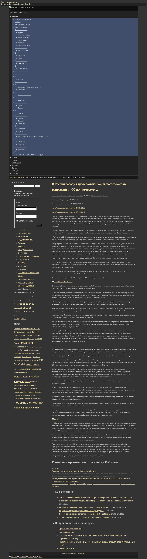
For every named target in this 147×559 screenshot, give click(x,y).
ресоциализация (29, 395)
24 (18, 311)
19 (24, 308)
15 (33, 304)
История (16, 339)
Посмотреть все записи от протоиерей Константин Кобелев (74, 471)
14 (30, 304)
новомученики (20, 372)
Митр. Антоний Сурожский (27, 339)
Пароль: (19, 213)
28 (30, 311)
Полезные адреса (26, 279)
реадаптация (18, 395)
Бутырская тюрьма (22, 332)
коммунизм (87, 473)
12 (24, 304)
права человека (30, 385)
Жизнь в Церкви (33, 335)
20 (27, 308)
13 (27, 304)
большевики (57, 473)
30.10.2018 (79, 196)
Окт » (23, 319)
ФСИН (28, 365)
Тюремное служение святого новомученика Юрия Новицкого (86, 514)
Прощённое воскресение (70, 529)
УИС (41, 360)
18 (21, 308)
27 (27, 311)
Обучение (22, 253)
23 (15, 311)
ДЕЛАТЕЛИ (23, 236)
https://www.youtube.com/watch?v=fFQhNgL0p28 (69, 208)
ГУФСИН (22, 335)
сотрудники (19, 398)
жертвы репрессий (75, 473)
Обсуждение (23, 259)
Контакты (22, 269)
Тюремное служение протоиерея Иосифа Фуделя (81, 511)
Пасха (16, 343)
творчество (31, 398)
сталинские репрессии (74, 476)
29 (33, 311)
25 (21, 311)
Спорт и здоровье (26, 286)
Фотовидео (23, 266)
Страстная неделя (24, 360)
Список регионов (66, 548)
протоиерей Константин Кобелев (63, 196)
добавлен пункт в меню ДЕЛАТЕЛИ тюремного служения (85, 517)
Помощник (26, 342)
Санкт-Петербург (27, 357)
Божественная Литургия (23, 329)
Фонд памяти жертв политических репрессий (99, 476)
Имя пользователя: (22, 204)
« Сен (16, 319)
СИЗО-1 (37, 353)
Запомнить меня (26, 221)
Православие (20, 347)
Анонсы (21, 246)
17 (18, 308)
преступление (27, 388)
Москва (38, 338)
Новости (105, 196)
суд (26, 398)
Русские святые (28, 353)
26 (24, 311)
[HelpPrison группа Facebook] (13, 4)
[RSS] (31, 4)
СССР (130, 473)
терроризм (38, 398)
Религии (21, 243)
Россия (16, 350)
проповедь (34, 389)
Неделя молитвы (66, 532)
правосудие (18, 389)
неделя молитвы (32, 369)
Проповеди (30, 347)
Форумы (21, 263)
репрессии (104, 473)
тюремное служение (28, 402)
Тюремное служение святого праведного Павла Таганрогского (87, 507)
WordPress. (81, 553)
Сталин (54, 476)
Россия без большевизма (118, 473)
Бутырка (36, 329)
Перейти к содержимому (9, 2)
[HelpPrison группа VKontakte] (27, 4)
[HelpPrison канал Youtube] (5, 4)
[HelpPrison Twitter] (21, 4)
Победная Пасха (25, 250)
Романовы (37, 347)
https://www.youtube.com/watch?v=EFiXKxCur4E (68, 212)
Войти (39, 225)
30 (15, 315)
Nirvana (73, 553)
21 (30, 308)
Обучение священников (28, 256)
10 (18, 304)
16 (15, 308)
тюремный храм (22, 408)
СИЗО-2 (17, 357)
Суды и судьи (34, 360)
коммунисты (95, 473)
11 (21, 304)
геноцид (65, 473)
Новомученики (20, 177)
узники (35, 407)
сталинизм (61, 476)
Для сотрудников (25, 283)
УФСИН (19, 364)
